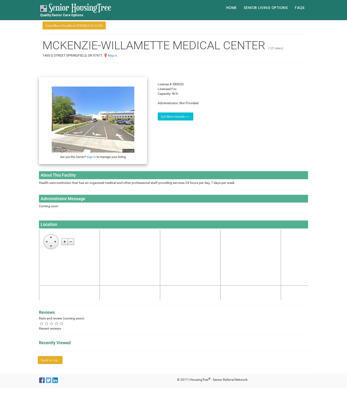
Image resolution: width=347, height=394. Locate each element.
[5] (61, 323)
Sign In (91, 157)
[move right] (55, 242)
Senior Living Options (266, 7)
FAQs (300, 7)
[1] (41, 323)
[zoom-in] (65, 242)
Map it (112, 55)
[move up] (51, 237)
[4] (56, 323)
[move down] (51, 246)
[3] (51, 323)
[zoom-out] (71, 242)
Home (231, 7)
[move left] (46, 242)
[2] (46, 323)
